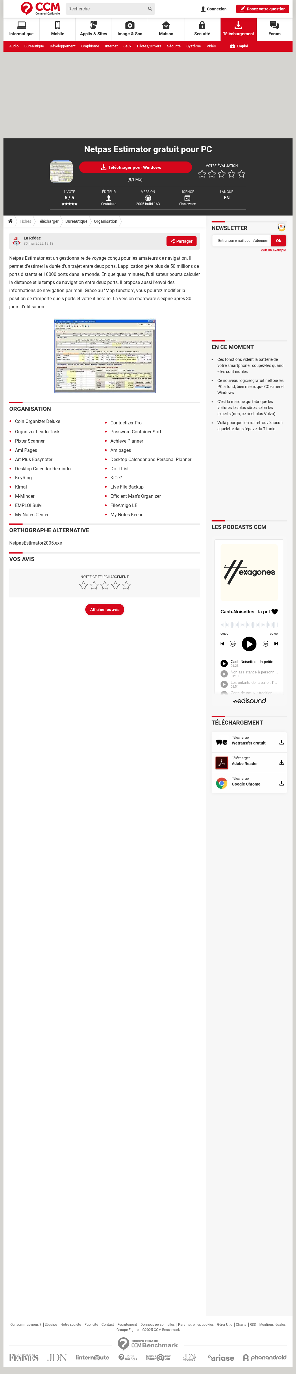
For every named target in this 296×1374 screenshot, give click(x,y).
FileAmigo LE (123, 505)
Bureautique (34, 46)
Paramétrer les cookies (196, 1325)
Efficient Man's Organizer (135, 496)
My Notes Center (32, 514)
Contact (107, 1325)
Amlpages (120, 450)
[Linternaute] (93, 1357)
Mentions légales (272, 1325)
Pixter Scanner (30, 441)
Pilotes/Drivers (149, 46)
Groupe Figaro (127, 1330)
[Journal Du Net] (57, 1357)
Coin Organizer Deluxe (37, 421)
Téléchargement (238, 33)
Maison (166, 33)
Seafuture (108, 204)
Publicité (91, 1325)
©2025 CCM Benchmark (161, 1330)
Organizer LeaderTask (37, 432)
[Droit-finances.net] (127, 1357)
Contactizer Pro (126, 423)
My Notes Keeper (127, 514)
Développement (62, 46)
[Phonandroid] (265, 1357)
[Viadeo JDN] (189, 1357)
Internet (111, 46)
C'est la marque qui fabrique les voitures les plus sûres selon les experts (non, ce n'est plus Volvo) (246, 407)
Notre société (70, 1325)
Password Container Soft (135, 432)
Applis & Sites (93, 33)
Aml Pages (26, 450)
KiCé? (116, 477)
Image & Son (130, 33)
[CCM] (40, 9)
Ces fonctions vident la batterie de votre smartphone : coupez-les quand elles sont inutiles (250, 365)
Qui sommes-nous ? (25, 1325)
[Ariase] (221, 1357)
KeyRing (23, 477)
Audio (13, 46)
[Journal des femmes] (23, 1357)
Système (193, 46)
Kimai (21, 487)
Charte (241, 1325)
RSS (253, 1325)
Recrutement (127, 1325)
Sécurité (174, 46)
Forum (275, 33)
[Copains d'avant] (158, 1357)
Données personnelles (157, 1325)
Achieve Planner (126, 441)
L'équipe (51, 1325)
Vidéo (211, 46)
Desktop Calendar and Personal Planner (150, 459)
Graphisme (90, 46)
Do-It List (119, 468)
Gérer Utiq (224, 1325)
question (266, 9)
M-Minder (24, 496)
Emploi (242, 46)
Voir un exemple (273, 250)
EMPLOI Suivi (28, 505)
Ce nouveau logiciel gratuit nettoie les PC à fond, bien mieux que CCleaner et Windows (251, 386)
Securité (202, 33)
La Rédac (32, 238)
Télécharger (48, 221)
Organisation (105, 221)
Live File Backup (127, 487)
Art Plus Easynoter (33, 459)
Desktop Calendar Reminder (43, 468)
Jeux (127, 46)
